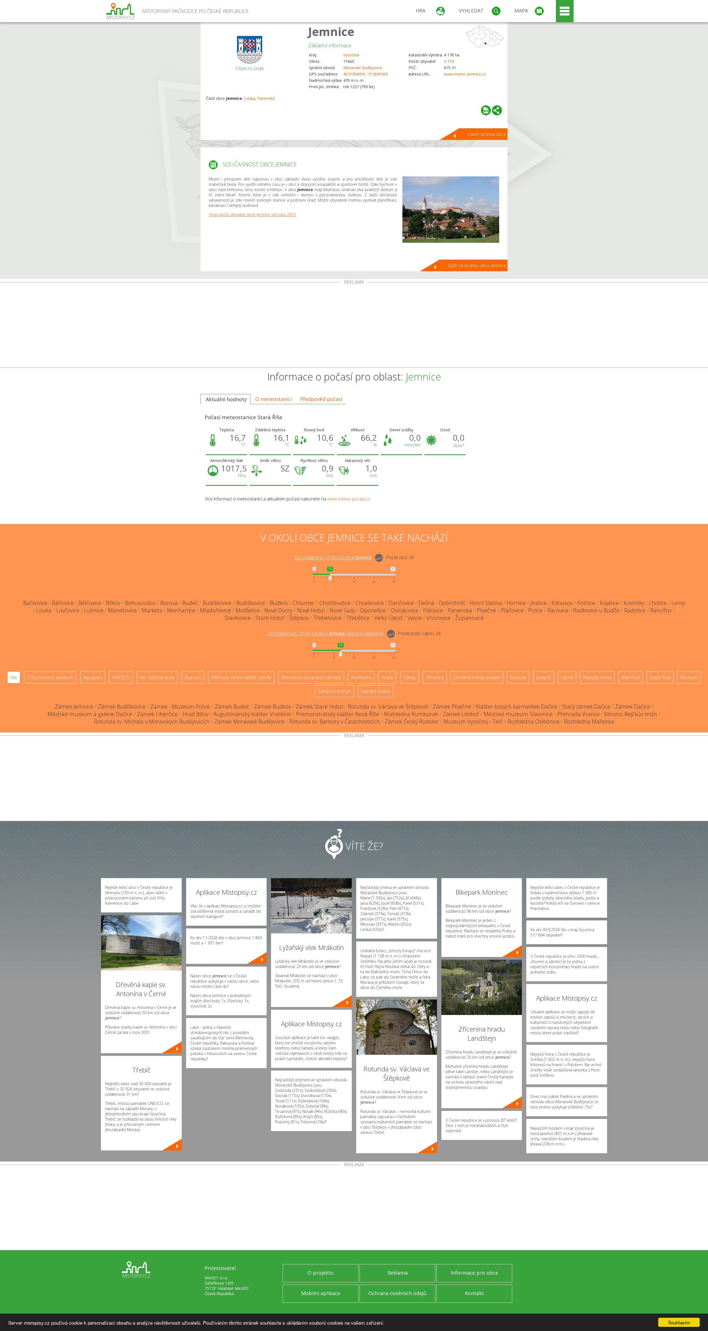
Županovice (469, 618)
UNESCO (121, 677)
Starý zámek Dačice (586, 706)
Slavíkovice (238, 618)
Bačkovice (35, 603)
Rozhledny (361, 677)
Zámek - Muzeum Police (180, 706)
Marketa (152, 610)
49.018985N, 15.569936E (365, 74)
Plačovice (512, 610)
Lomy (678, 603)
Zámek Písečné (452, 706)
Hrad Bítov (196, 714)
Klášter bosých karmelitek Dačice (516, 706)
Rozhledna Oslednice (533, 721)
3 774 (449, 61)
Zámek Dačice (632, 706)
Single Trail (660, 677)
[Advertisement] (354, 326)
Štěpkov (299, 618)
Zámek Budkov (272, 706)
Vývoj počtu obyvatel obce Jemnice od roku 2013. (252, 214)
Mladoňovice (215, 610)
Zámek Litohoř (461, 714)
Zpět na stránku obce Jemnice (477, 265)
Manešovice (122, 610)
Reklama (397, 1272)
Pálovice (433, 610)
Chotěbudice (335, 603)
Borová (169, 603)
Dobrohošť (452, 603)
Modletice (248, 610)
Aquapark (92, 677)
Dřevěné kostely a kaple (477, 677)
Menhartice (181, 610)
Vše (13, 677)
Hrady (387, 677)
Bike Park (630, 677)
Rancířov (660, 610)
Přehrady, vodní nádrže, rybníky (241, 677)
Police (535, 610)
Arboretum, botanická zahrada (311, 677)
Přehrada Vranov (578, 714)
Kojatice (609, 603)
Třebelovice (327, 618)
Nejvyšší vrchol (597, 677)
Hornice (516, 603)
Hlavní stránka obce (486, 134)
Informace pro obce (474, 1272)
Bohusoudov (140, 603)
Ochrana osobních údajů (397, 1293)
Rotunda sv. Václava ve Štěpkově (388, 706)
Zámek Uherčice (157, 714)
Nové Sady (342, 610)
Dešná (426, 603)
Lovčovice (67, 610)
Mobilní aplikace (320, 1293)
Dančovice (401, 603)
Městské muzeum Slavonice (518, 714)
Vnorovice (438, 618)
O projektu (321, 1272)
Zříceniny (435, 677)
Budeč (190, 603)
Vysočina (351, 55)
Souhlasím (679, 1322)
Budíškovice (217, 603)
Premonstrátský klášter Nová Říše (337, 714)
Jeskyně (543, 677)
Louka (249, 98)
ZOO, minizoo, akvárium (50, 677)
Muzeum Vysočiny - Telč (473, 721)
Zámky (409, 677)
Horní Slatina (486, 603)
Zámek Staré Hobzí (319, 706)
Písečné (486, 610)
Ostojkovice (404, 610)
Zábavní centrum (334, 691)
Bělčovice (90, 603)
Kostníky (634, 603)
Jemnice (331, 31)
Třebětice (357, 618)
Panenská (266, 98)
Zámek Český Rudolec (412, 721)
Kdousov (561, 603)
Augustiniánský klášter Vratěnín (252, 714)
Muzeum (689, 677)
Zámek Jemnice (74, 706)
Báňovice (63, 603)
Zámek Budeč (232, 706)
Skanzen (192, 677)
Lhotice (658, 603)
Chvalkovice (369, 603)
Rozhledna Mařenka (589, 721)
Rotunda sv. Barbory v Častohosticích (334, 721)
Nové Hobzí (311, 610)
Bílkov (113, 603)
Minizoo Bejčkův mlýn (630, 714)
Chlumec (304, 603)
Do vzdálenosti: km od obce (333, 558)
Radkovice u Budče (596, 610)
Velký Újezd (388, 618)
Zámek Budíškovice (121, 706)
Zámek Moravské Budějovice (249, 721)
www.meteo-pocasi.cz (348, 499)
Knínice (586, 603)
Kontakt (474, 1293)
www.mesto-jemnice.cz (465, 74)
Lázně (567, 677)
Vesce (414, 618)
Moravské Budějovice (362, 67)
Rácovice (557, 610)
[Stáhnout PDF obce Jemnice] (486, 110)
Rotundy (518, 677)
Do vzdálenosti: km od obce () (325, 634)
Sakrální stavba (375, 691)
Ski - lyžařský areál (157, 677)
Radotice (634, 610)
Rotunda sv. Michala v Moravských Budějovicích (152, 721)
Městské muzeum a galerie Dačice (90, 714)
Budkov (279, 603)
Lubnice (93, 610)
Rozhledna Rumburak (411, 714)
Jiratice (538, 603)
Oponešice (373, 610)
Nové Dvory (278, 610)
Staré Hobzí (270, 618)
